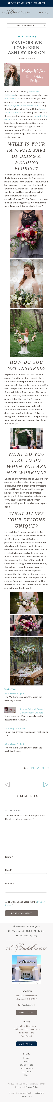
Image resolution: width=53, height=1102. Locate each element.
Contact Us (26, 1044)
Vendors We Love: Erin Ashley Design (26, 47)
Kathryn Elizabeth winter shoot (23, 105)
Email (8, 870)
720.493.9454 (28, 1005)
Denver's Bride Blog (26, 36)
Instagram (35, 926)
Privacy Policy (32, 1087)
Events (26, 1058)
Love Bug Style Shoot (15, 728)
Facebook (20, 926)
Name (9, 856)
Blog (35, 935)
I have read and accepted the (25, 903)
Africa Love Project (14, 693)
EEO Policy (27, 1071)
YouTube (24, 935)
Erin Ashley (10, 98)
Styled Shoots (26, 1065)
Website (9, 883)
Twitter (41, 931)
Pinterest (16, 931)
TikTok (29, 931)
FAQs (26, 1061)
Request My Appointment (27, 3)
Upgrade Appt (26, 1068)
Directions (26, 1012)
